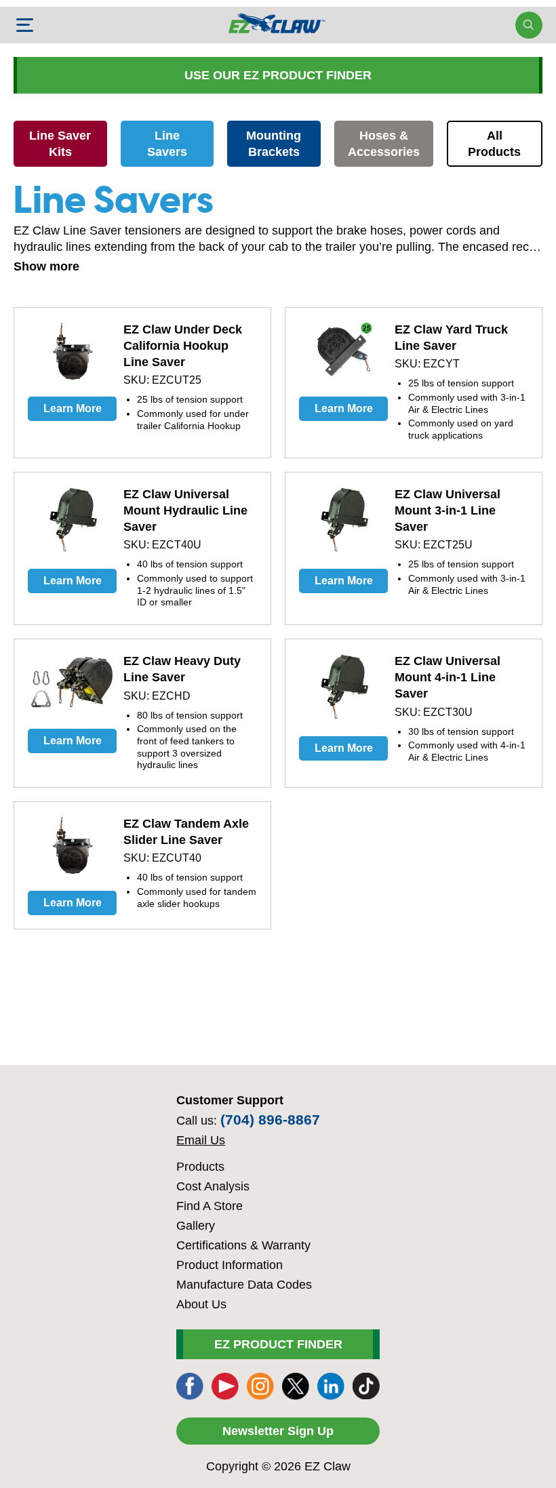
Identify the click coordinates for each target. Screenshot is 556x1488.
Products (200, 1166)
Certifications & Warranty (243, 1245)
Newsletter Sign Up (278, 1431)
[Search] (528, 25)
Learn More (72, 408)
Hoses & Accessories (384, 144)
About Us (201, 1304)
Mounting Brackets (273, 144)
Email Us (200, 1140)
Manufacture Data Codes (244, 1284)
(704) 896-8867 (270, 1119)
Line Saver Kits (60, 144)
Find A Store (209, 1206)
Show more (46, 266)
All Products (494, 144)
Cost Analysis (213, 1186)
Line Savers (167, 144)
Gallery (195, 1225)
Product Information (229, 1265)
